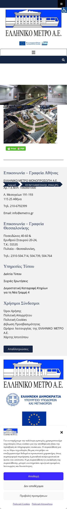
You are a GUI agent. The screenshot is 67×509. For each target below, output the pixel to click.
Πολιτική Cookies (21, 503)
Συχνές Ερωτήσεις (16, 281)
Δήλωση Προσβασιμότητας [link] (22, 324)
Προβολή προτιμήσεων (33, 495)
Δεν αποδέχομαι (33, 486)
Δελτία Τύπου (12, 274)
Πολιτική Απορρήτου (42, 503)
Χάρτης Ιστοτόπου (16, 337)
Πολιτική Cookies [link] (15, 320)
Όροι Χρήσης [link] (12, 311)
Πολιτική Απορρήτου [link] (18, 315)
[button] (61, 432)
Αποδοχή (33, 476)
